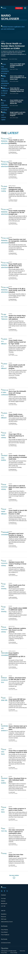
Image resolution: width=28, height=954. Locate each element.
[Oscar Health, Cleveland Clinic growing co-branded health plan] (4, 457)
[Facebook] (5, 891)
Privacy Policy (4, 952)
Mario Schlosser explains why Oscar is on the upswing (17, 630)
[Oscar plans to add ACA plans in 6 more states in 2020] (4, 488)
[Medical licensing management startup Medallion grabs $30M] (4, 191)
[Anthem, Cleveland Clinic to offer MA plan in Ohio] (4, 679)
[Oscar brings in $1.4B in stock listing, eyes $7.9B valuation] (6, 292)
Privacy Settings (13, 952)
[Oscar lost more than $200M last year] (4, 853)
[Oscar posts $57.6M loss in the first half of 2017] (4, 699)
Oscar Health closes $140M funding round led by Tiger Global (17, 342)
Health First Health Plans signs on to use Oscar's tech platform (17, 317)
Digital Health (12, 185)
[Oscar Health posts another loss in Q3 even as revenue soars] (6, 166)
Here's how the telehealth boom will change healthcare (17, 393)
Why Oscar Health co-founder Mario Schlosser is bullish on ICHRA (13, 46)
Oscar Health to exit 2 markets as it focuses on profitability (17, 141)
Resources (3, 916)
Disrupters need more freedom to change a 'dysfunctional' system (16, 535)
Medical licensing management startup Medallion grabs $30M (16, 189)
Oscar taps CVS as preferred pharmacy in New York (16, 435)
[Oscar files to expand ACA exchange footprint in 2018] (4, 753)
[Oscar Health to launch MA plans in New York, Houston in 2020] (4, 511)
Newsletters (3, 914)
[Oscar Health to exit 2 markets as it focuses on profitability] (6, 143)
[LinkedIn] (2, 891)
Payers (2, 41)
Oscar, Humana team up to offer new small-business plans (18, 727)
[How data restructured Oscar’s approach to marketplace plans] (4, 829)
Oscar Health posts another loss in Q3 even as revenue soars (18, 164)
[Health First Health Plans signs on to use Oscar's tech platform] (4, 317)
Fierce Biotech (4, 932)
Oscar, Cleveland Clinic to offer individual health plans (17, 780)
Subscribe (19, 8)
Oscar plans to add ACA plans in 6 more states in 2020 (17, 487)
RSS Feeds (3, 919)
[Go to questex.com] (4, 948)
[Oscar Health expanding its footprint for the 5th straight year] (6, 214)
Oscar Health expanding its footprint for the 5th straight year (17, 212)
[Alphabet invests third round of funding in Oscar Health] (4, 564)
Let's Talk (3, 906)
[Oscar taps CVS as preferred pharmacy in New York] (4, 436)
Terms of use (22, 950)
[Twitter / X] (7, 891)
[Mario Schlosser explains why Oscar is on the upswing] (4, 630)
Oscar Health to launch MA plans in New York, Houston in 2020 (18, 512)
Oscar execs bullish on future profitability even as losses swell (18, 77)
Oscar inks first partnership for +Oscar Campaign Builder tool (17, 89)
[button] (25, 8)
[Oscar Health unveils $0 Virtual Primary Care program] (4, 368)
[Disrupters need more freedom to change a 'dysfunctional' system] (5, 533)
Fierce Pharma (4, 929)
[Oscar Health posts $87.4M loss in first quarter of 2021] (6, 267)
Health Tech (12, 389)
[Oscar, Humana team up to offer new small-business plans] (5, 729)
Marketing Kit (4, 903)
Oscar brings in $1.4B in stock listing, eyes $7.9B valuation (17, 290)
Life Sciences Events (5, 942)
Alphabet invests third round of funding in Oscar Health (17, 563)
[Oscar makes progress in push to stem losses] (4, 810)
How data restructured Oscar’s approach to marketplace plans (16, 831)
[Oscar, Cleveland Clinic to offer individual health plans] (4, 780)
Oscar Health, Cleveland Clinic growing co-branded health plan (18, 457)
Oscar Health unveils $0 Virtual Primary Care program (17, 366)
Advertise (3, 901)
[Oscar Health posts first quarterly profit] (4, 590)
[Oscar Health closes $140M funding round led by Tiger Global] (4, 343)
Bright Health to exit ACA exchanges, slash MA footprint (17, 114)
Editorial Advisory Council (6, 921)
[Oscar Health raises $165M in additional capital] (4, 613)
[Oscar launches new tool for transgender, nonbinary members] (6, 242)
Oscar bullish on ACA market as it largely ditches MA (16, 101)
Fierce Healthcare (5, 934)
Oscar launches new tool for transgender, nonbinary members (18, 241)
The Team (3, 898)
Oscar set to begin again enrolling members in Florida (17, 65)
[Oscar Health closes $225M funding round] (4, 417)
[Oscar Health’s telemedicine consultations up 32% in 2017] (5, 653)
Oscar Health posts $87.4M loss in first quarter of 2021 (15, 265)
